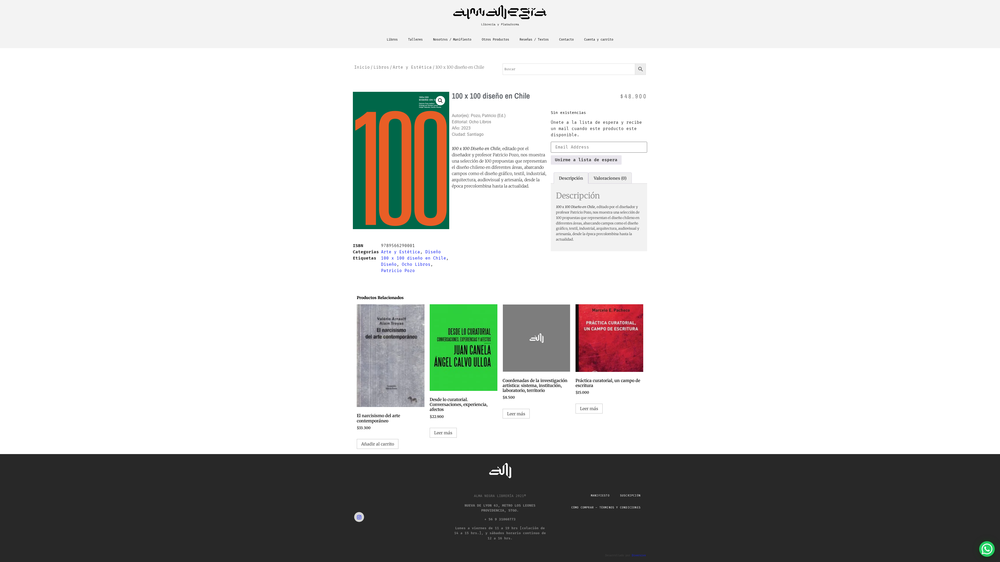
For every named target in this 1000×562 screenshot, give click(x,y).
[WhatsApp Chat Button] (987, 549)
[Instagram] (359, 517)
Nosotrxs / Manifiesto (452, 39)
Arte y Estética (412, 67)
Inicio (362, 67)
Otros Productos (495, 39)
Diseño (433, 251)
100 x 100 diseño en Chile (413, 258)
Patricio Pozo (398, 270)
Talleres (415, 39)
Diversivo (639, 555)
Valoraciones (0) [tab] (610, 178)
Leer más (443, 432)
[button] (440, 100)
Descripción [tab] (571, 178)
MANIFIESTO (600, 495)
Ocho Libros (416, 264)
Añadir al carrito (377, 444)
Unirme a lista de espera (586, 159)
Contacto (566, 39)
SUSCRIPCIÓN (630, 495)
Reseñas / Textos (534, 39)
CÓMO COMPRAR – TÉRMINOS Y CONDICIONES (606, 507)
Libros (392, 39)
